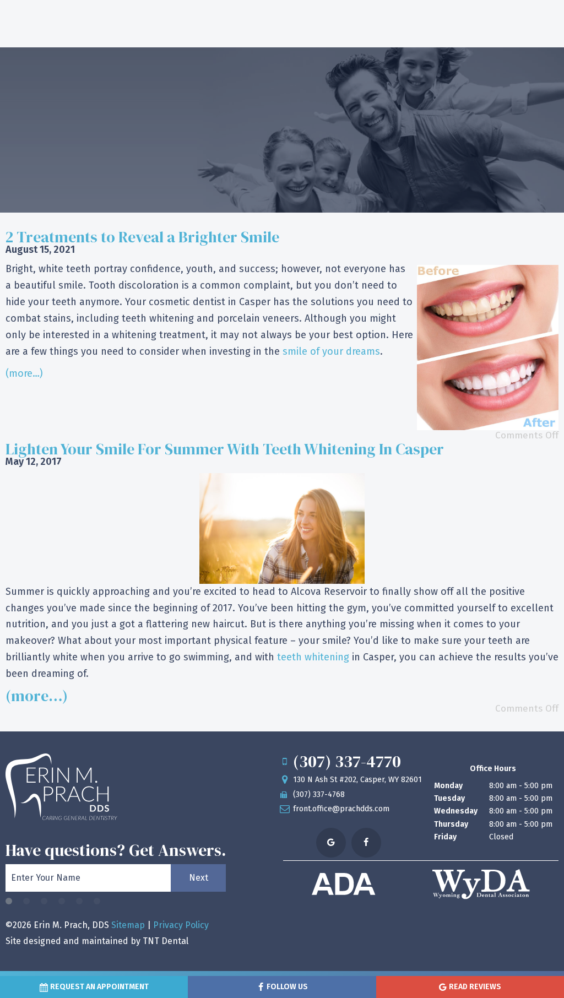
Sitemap (128, 925)
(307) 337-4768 (319, 794)
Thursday (451, 824)
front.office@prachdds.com (341, 809)
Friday (445, 837)
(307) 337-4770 (347, 761)
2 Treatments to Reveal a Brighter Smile (142, 236)
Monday (448, 785)
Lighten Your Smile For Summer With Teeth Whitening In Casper (225, 448)
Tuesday (449, 798)
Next (198, 877)
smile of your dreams (331, 351)
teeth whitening (313, 657)
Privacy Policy (181, 925)
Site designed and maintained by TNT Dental (97, 941)
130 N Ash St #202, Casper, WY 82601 (357, 779)
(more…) (24, 373)
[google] (331, 843)
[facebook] (366, 843)
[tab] (9, 902)
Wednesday (456, 811)
